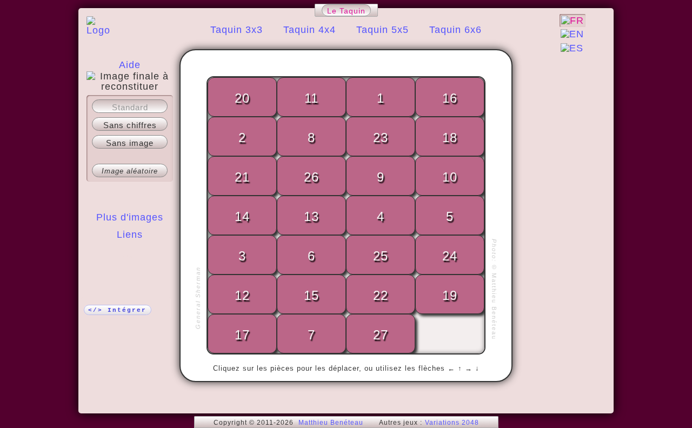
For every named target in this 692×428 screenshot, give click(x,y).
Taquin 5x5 (382, 29)
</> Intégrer (117, 310)
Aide (130, 64)
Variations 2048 (452, 422)
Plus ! (130, 256)
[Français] (572, 20)
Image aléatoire (130, 171)
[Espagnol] (572, 48)
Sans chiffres (130, 125)
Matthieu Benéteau (330, 422)
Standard (130, 107)
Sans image (130, 143)
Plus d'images (129, 217)
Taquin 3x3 (236, 29)
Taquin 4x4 (309, 29)
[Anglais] (572, 34)
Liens (130, 234)
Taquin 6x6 (455, 29)
